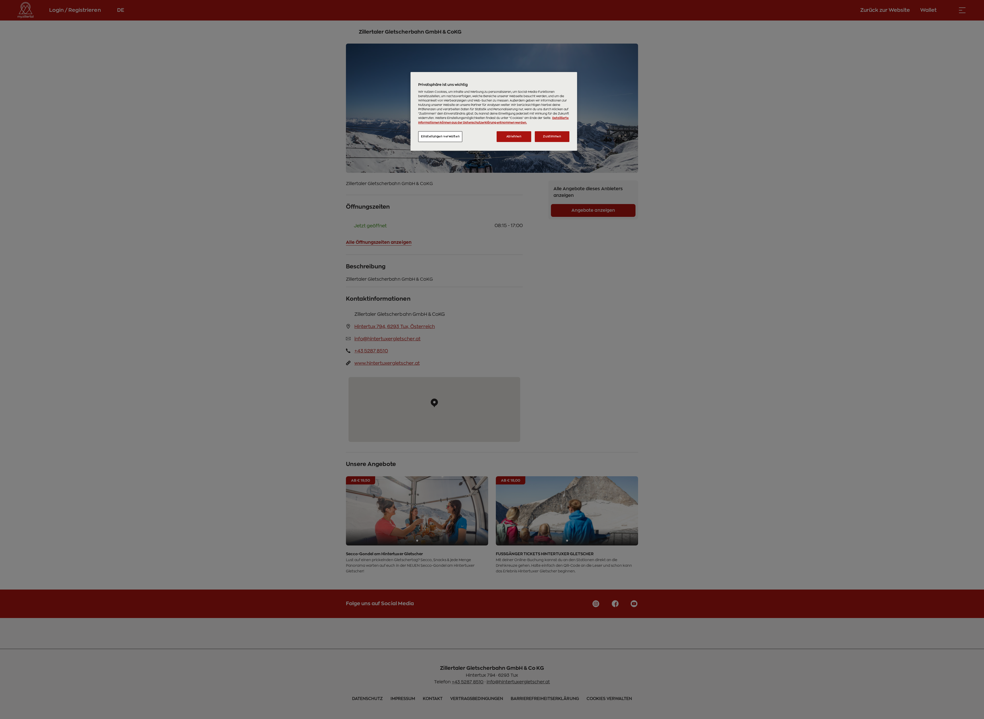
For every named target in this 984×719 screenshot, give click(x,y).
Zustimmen (552, 136)
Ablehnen (513, 136)
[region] (494, 111)
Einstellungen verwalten (440, 136)
